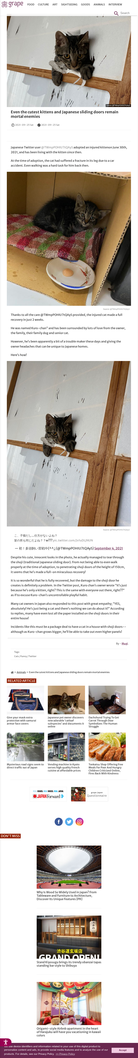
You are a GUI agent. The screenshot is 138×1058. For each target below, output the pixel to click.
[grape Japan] (12, 672)
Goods (85, 4)
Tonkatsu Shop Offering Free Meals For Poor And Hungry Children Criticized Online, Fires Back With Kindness (106, 769)
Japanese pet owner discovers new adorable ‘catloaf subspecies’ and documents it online (66, 722)
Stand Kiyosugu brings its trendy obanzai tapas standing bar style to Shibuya (69, 963)
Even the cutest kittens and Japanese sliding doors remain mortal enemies (64, 114)
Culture (43, 4)
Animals (99, 4)
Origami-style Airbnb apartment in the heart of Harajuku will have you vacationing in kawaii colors (69, 1032)
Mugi (125, 643)
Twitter (32, 656)
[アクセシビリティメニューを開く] (6, 1042)
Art (55, 4)
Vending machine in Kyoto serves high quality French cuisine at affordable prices (64, 767)
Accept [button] (122, 1050)
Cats (16, 656)
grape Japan (12, 5)
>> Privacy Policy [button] (65, 1053)
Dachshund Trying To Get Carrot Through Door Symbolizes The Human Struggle (104, 722)
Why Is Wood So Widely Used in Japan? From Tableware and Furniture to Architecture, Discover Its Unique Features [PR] (67, 895)
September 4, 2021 (108, 548)
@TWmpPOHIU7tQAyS (121, 105)
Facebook (59, 822)
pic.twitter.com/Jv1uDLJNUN (73, 540)
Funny (23, 656)
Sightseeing (69, 4)
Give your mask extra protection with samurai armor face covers (21, 720)
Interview (115, 4)
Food (30, 4)
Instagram (79, 822)
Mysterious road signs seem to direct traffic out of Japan (25, 766)
